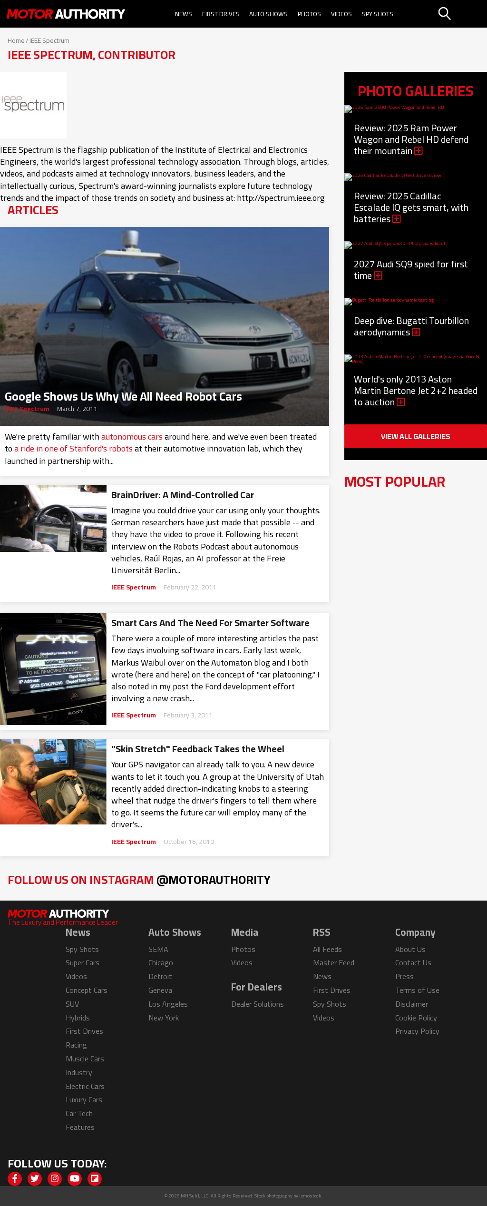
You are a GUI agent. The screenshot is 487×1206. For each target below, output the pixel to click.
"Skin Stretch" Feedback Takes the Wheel (197, 749)
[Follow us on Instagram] (55, 1179)
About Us (410, 949)
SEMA (158, 949)
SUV (72, 1004)
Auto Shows (268, 14)
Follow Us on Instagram (139, 879)
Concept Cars (86, 990)
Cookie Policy (416, 1017)
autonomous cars (132, 436)
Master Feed (333, 962)
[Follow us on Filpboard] (95, 1179)
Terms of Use (417, 990)
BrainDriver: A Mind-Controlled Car (182, 495)
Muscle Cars (85, 1058)
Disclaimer (411, 1004)
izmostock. (310, 1195)
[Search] (461, 14)
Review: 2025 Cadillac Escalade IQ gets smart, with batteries (411, 207)
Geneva (160, 990)
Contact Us (413, 962)
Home (16, 40)
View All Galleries (415, 436)
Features (80, 1127)
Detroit (160, 976)
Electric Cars (85, 1086)
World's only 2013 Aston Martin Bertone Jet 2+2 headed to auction (415, 390)
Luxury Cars (84, 1099)
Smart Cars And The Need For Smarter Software (210, 623)
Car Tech (79, 1113)
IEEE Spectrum (27, 408)
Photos (309, 14)
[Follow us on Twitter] (35, 1179)
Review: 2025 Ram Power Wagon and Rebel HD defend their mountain (411, 139)
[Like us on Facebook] (15, 1179)
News (183, 14)
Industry (79, 1072)
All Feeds (327, 949)
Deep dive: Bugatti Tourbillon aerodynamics (411, 326)
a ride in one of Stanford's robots (73, 448)
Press (404, 976)
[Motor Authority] (66, 14)
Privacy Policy (417, 1031)
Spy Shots (377, 14)
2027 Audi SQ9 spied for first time (411, 269)
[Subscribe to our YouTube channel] (75, 1179)
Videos (341, 14)
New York (163, 1017)
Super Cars (82, 962)
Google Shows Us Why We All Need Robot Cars (123, 393)
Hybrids (78, 1017)
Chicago (160, 962)
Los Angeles (168, 1004)
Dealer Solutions (257, 1004)
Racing (76, 1045)
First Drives (221, 14)
